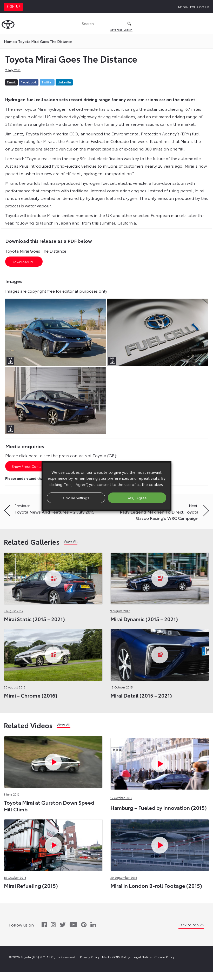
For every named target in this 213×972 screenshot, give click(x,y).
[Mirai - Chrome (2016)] (53, 653)
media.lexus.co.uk (193, 7)
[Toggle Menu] (206, 23)
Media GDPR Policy (116, 957)
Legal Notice (142, 957)
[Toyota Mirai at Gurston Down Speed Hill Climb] (53, 761)
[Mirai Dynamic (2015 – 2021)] (160, 577)
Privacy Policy (89, 957)
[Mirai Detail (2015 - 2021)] (160, 653)
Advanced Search (121, 29)
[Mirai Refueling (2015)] (53, 844)
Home (9, 41)
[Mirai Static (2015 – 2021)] (53, 577)
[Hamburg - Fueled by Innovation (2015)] (159, 737)
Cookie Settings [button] (76, 497)
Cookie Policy (164, 957)
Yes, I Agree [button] (137, 497)
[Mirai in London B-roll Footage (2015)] (160, 844)
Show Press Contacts (29, 466)
